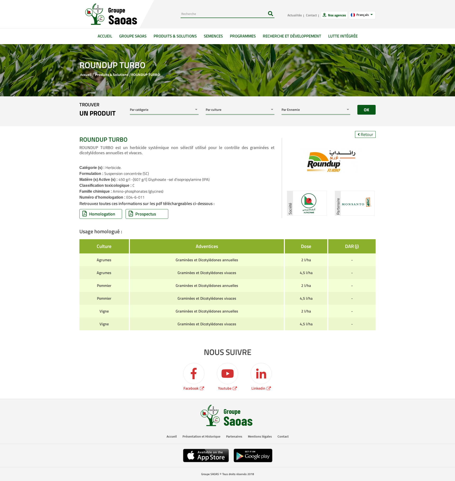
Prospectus (145, 214)
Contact (311, 15)
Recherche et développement (292, 36)
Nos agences (336, 15)
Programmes (243, 36)
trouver (97, 109)
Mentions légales (260, 436)
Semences (213, 36)
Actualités (294, 15)
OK (366, 110)
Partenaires (234, 436)
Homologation (102, 214)
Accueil (107, 36)
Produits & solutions (175, 36)
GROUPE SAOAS (132, 36)
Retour (366, 134)
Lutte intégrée (343, 36)
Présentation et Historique (201, 436)
